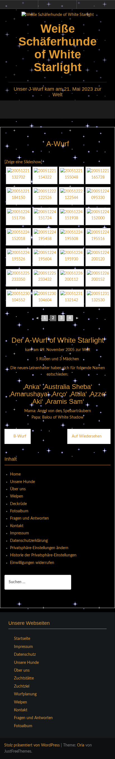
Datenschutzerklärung (29, 541)
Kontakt (16, 526)
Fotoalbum (19, 511)
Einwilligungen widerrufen (32, 563)
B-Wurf (19, 436)
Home (15, 474)
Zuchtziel (21, 686)
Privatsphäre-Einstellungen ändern (39, 548)
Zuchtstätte (24, 678)
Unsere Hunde (22, 482)
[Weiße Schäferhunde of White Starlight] (57, 15)
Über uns (18, 489)
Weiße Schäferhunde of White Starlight (57, 48)
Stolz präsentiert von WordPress (32, 745)
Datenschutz (25, 655)
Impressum (19, 533)
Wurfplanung (25, 694)
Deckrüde (18, 504)
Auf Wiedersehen (87, 436)
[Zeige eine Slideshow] (23, 162)
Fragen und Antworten (29, 518)
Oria (80, 745)
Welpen (16, 496)
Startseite (22, 639)
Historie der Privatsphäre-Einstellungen (43, 555)
